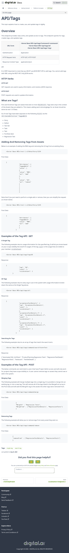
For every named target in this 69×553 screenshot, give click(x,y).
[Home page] (3, 8)
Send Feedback (6, 500)
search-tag (18, 448)
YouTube (4, 519)
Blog (2, 497)
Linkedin (4, 516)
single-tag (10, 448)
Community (5, 494)
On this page (7, 13)
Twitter (3, 511)
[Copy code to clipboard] (65, 151)
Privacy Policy (40, 465)
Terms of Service (50, 465)
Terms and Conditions (8, 532)
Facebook (4, 513)
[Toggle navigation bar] (2, 2)
